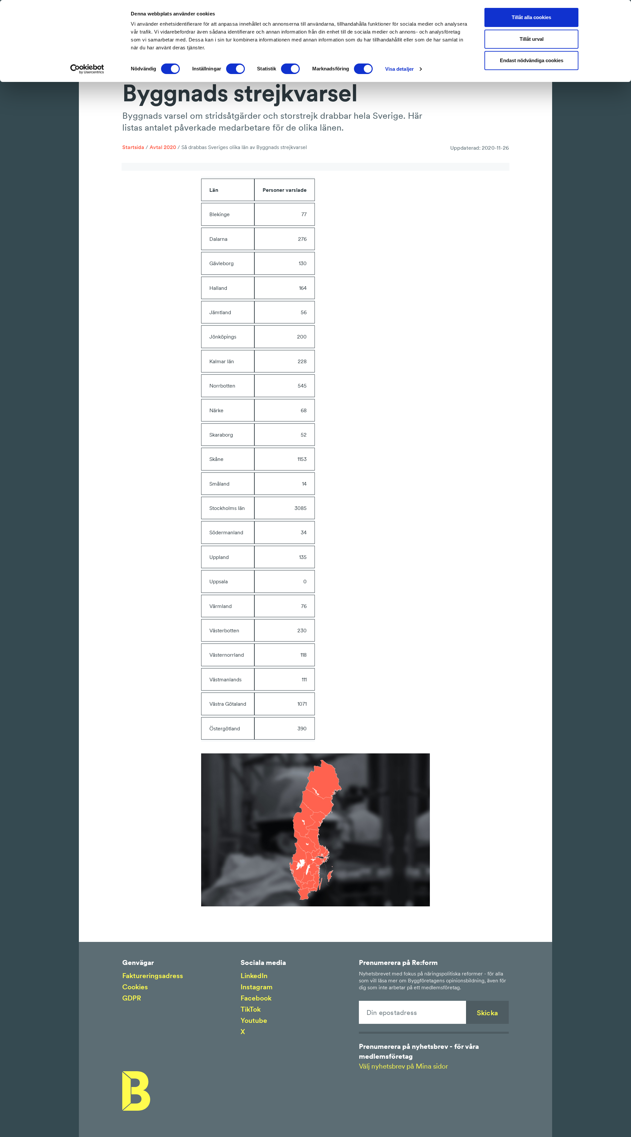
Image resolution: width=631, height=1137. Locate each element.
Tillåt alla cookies (531, 17)
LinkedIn (254, 975)
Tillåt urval (532, 39)
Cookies (135, 986)
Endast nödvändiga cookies (531, 60)
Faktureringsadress (152, 975)
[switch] (235, 68)
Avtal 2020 (163, 147)
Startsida (133, 147)
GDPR (131, 998)
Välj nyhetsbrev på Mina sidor (403, 1066)
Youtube (254, 1020)
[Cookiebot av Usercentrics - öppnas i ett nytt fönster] (87, 69)
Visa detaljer (399, 69)
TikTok (251, 1009)
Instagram (256, 986)
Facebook (256, 998)
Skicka (487, 1012)
